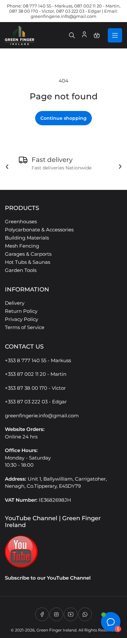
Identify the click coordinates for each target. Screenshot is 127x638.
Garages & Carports (28, 254)
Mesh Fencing (22, 246)
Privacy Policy (21, 319)
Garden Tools (20, 270)
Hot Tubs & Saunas (27, 262)
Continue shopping (63, 118)
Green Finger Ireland (56, 630)
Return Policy (21, 311)
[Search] (72, 35)
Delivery (14, 303)
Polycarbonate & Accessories (39, 230)
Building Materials (27, 238)
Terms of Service (24, 327)
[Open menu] (115, 35)
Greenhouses (21, 221)
